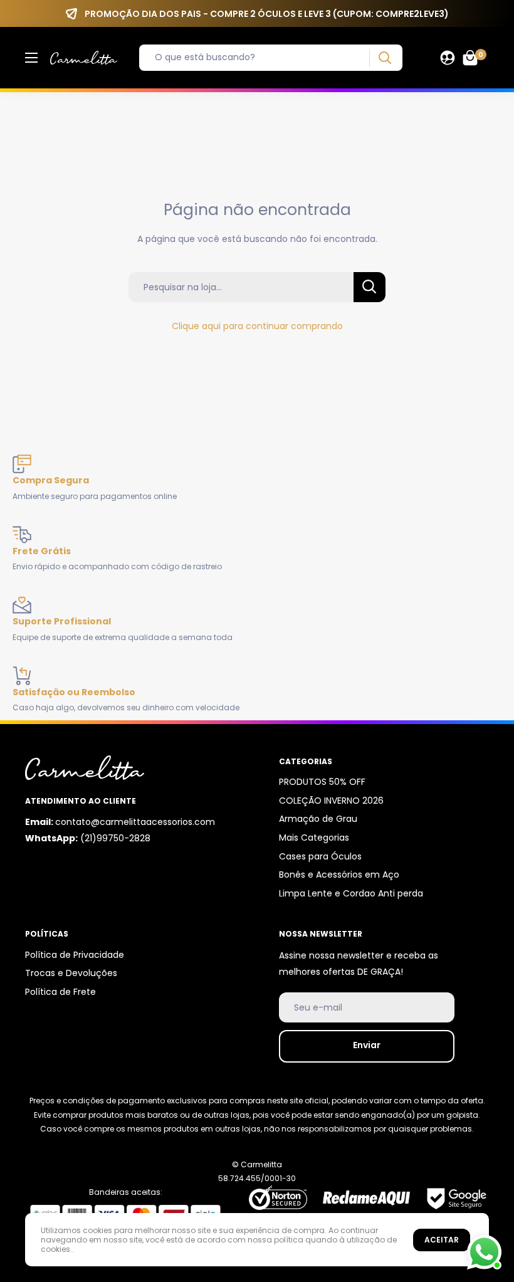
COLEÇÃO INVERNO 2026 (331, 800)
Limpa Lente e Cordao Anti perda (351, 893)
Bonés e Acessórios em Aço (339, 874)
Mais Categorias (314, 837)
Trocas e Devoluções (71, 973)
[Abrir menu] (31, 58)
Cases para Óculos (320, 856)
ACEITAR (441, 1239)
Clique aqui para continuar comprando (257, 326)
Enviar (366, 1045)
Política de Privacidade (74, 954)
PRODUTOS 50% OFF (322, 781)
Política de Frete (60, 991)
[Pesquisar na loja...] (370, 287)
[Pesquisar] (384, 58)
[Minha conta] (447, 57)
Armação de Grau (318, 818)
